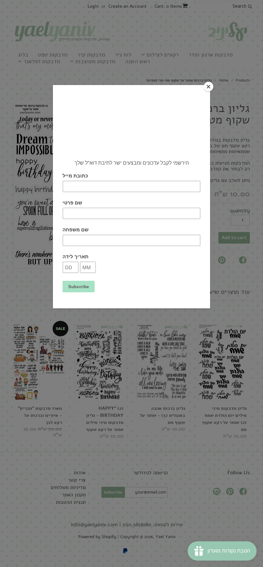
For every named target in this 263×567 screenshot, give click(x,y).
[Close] (208, 86)
